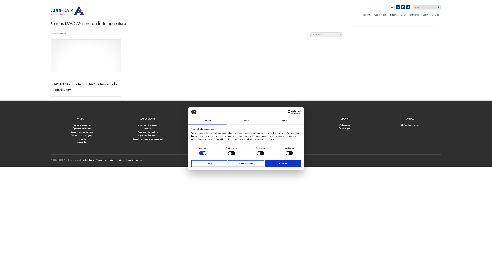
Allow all (283, 163)
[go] (438, 7)
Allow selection (246, 163)
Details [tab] (246, 121)
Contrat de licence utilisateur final (129, 160)
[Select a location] (391, 7)
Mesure (147, 128)
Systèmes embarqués (82, 128)
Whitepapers (344, 125)
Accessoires (82, 142)
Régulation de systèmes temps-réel (148, 139)
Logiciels (82, 139)
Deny (209, 163)
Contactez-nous (411, 125)
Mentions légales (88, 160)
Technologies (344, 128)
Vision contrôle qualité (147, 125)
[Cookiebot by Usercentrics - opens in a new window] (289, 112)
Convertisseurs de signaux (82, 135)
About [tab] (284, 121)
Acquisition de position (148, 132)
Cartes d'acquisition (82, 125)
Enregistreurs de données (82, 132)
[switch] (231, 153)
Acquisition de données (147, 135)
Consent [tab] (207, 121)
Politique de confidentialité (105, 160)
